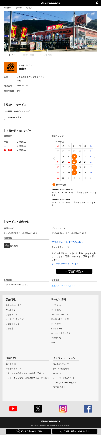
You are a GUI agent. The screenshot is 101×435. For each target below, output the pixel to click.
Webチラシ (11, 310)
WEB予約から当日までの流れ (66, 242)
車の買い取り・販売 (60, 319)
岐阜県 (19, 7)
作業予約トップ (12, 368)
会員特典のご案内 (13, 305)
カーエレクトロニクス (61, 333)
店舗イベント (11, 314)
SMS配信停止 (59, 387)
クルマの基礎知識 (61, 368)
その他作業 (56, 338)
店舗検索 (8, 7)
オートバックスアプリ (15, 319)
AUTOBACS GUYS (59, 314)
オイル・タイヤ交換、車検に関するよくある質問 (27, 378)
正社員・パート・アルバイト (64, 286)
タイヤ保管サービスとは (64, 264)
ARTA (55, 373)
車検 (53, 342)
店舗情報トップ (12, 324)
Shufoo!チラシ (14, 117)
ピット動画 (56, 310)
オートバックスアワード (64, 378)
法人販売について (61, 364)
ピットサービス (58, 328)
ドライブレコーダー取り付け (66, 382)
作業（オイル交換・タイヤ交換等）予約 (23, 373)
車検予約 (10, 364)
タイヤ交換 (56, 305)
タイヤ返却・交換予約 (74, 271)
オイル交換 (56, 324)
